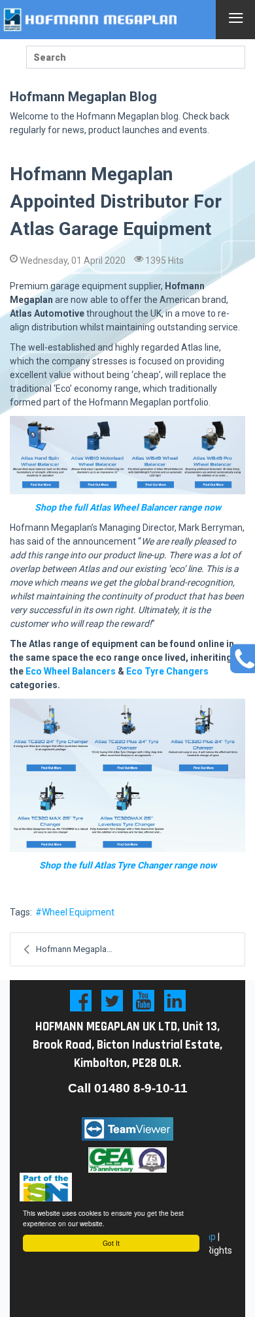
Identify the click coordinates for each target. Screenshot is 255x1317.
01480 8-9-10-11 (141, 1088)
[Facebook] (81, 1000)
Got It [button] (111, 1243)
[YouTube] (143, 1000)
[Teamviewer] (127, 1129)
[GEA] (127, 1159)
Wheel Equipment (78, 912)
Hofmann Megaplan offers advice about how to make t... (82, 949)
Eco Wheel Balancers (71, 671)
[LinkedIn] (175, 1000)
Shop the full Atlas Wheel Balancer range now (128, 507)
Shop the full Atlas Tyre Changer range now (127, 865)
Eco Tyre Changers (167, 671)
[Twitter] (112, 1000)
